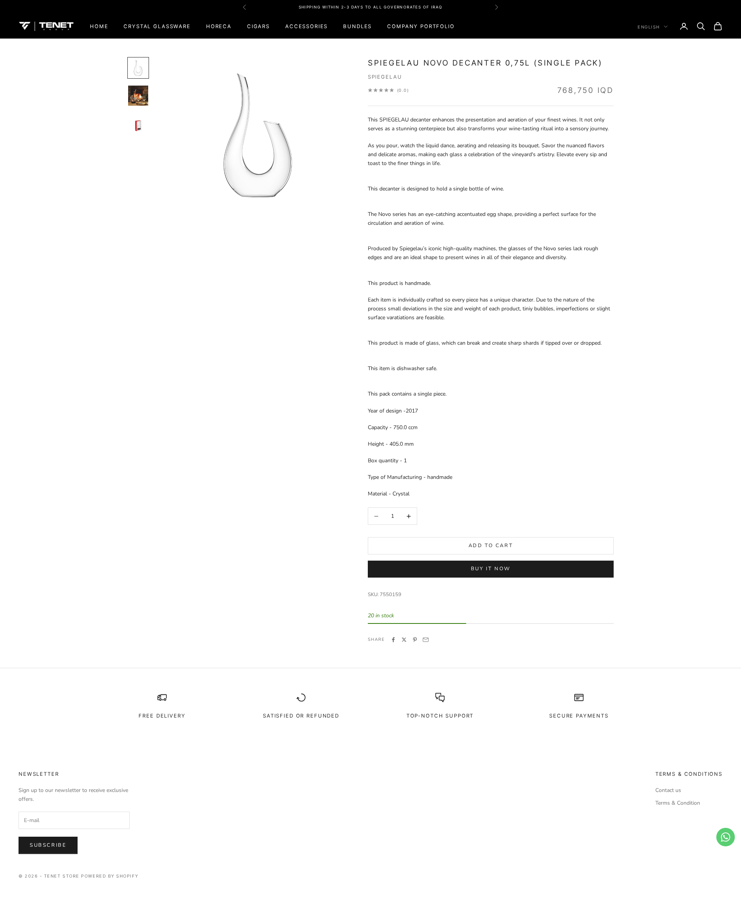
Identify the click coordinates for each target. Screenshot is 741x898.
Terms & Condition (677, 803)
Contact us (668, 790)
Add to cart (491, 545)
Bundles (357, 26)
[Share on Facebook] (393, 640)
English (649, 26)
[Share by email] (426, 640)
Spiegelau (385, 77)
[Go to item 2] (138, 95)
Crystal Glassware (157, 26)
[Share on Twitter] (404, 640)
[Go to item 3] (138, 123)
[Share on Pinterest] (415, 640)
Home (99, 26)
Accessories (306, 26)
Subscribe (48, 845)
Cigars (258, 26)
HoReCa (219, 26)
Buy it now (491, 568)
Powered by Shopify (109, 876)
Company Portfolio (420, 26)
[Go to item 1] (138, 68)
